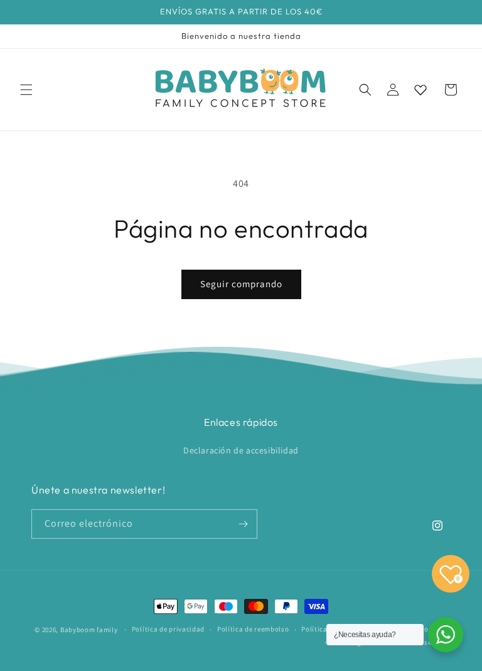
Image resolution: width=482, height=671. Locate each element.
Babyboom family (89, 629)
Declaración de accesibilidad (241, 450)
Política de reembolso (253, 629)
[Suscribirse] (243, 524)
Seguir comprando (241, 284)
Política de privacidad (168, 629)
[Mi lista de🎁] (420, 89)
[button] (26, 89)
